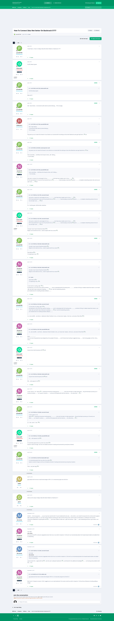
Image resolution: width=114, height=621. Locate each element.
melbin (19, 483)
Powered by (96, 618)
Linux (29, 34)
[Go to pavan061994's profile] (14, 34)
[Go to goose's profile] (19, 497)
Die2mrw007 (19, 68)
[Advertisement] (57, 18)
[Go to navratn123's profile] (19, 166)
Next (18, 42)
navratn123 (19, 171)
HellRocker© (19, 125)
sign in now (40, 596)
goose (19, 501)
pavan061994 (18, 34)
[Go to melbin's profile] (19, 479)
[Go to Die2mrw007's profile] (19, 64)
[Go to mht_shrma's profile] (19, 515)
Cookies (20, 618)
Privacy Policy (15, 618)
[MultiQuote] (28, 57)
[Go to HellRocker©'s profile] (19, 121)
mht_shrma (19, 520)
